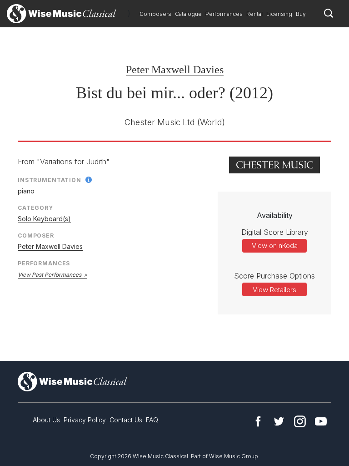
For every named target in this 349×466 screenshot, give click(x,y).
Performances (224, 13)
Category (35, 207)
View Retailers (274, 289)
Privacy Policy (85, 420)
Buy (301, 13)
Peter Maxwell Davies (175, 70)
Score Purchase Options (274, 275)
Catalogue (188, 13)
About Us (46, 420)
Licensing (279, 13)
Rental (254, 13)
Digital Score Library (274, 232)
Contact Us (126, 420)
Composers (155, 13)
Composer (36, 235)
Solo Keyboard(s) (44, 219)
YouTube (321, 421)
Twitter (279, 421)
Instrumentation (49, 180)
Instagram (300, 421)
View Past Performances (49, 274)
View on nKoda (275, 245)
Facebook (258, 421)
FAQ (152, 420)
